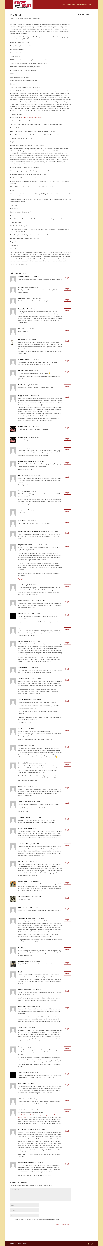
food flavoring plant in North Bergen (31, 117)
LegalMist (21, 298)
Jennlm (20, 359)
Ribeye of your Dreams (25, 545)
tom (19, 287)
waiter (13, 18)
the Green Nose (22, 1129)
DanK (19, 1072)
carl (19, 667)
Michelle (20, 613)
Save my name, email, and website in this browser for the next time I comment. (35, 1220)
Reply (67, 278)
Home (63, 4)
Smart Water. (36, 440)
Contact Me (71, 4)
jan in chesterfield (23, 600)
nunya (20, 426)
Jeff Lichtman (22, 461)
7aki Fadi (20, 896)
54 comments (36, 18)
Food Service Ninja (23, 918)
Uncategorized (27, 18)
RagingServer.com (23, 579)
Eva (19, 745)
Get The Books (82, 4)
